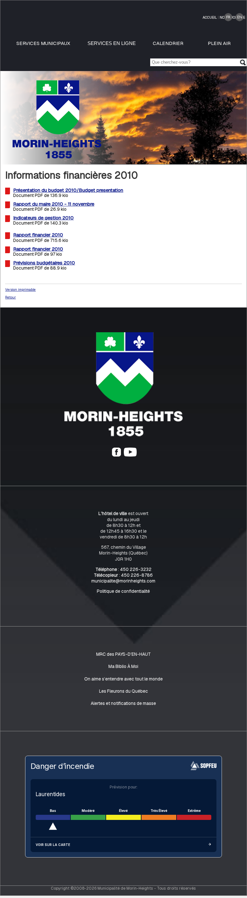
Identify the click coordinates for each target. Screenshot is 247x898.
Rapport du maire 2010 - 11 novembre (53, 204)
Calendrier (168, 43)
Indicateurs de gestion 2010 (43, 218)
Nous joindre (232, 17)
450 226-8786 (137, 575)
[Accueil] (123, 435)
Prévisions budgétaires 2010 (44, 263)
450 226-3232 (135, 569)
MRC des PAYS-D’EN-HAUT (123, 654)
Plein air (219, 43)
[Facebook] (116, 455)
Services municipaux (43, 43)
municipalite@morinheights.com (123, 581)
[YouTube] (130, 455)
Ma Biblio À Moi (123, 667)
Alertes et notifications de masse (123, 703)
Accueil (210, 17)
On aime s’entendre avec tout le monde (123, 679)
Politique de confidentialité (123, 591)
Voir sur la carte (53, 845)
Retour (10, 297)
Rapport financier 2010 (38, 235)
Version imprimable (20, 289)
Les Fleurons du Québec (123, 691)
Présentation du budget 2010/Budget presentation (68, 190)
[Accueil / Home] (57, 157)
